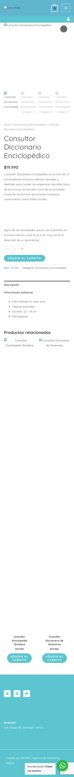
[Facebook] (17, 693)
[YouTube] (26, 693)
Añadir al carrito (24, 258)
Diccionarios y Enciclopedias (29, 124)
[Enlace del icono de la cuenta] (68, 19)
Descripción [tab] (11, 284)
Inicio (7, 124)
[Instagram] (7, 693)
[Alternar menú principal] (66, 8)
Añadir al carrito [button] (19, 658)
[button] (5, 19)
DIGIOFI (25, 757)
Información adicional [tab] (18, 292)
